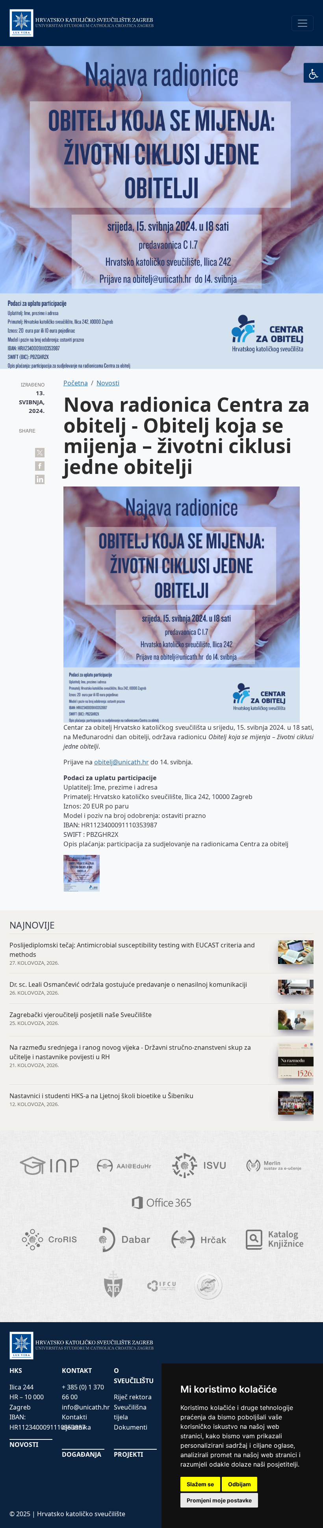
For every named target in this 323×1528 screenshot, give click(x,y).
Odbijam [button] (239, 1484)
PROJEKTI (128, 1454)
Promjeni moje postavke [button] (219, 1500)
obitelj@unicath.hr (121, 762)
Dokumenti (130, 1427)
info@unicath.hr (86, 1407)
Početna (75, 383)
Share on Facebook (40, 466)
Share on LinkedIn (40, 479)
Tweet (40, 452)
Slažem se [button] (200, 1484)
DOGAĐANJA (81, 1454)
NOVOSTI (23, 1444)
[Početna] (81, 23)
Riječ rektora (133, 1397)
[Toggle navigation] (302, 23)
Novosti (108, 383)
